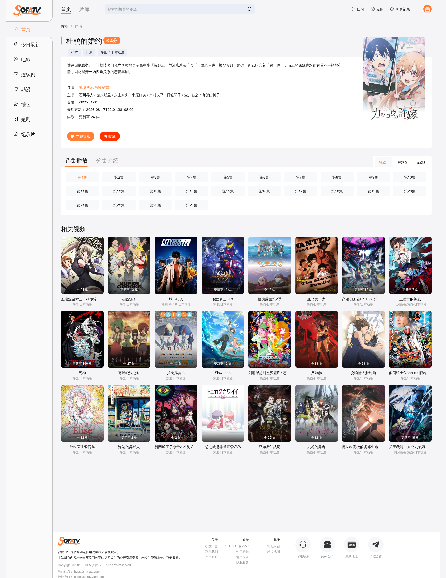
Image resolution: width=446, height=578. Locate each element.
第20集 (410, 191)
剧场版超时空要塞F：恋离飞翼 (273, 372)
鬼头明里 (104, 94)
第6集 (264, 177)
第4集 (191, 177)
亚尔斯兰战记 (270, 446)
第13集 (155, 191)
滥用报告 (242, 557)
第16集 (264, 191)
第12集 (119, 191)
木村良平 (156, 94)
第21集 (82, 204)
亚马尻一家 (316, 298)
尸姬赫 (316, 372)
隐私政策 (242, 562)
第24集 (191, 204)
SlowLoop (223, 372)
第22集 (119, 204)
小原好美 (139, 94)
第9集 (373, 177)
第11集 (82, 191)
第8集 (337, 177)
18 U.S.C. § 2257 (237, 546)
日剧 (89, 52)
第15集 (228, 191)
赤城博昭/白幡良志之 (96, 87)
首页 (66, 9)
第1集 (82, 177)
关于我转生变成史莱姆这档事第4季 (417, 446)
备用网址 (211, 557)
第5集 (228, 177)
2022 (74, 52)
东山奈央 (121, 94)
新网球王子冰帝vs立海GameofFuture (185, 446)
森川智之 (191, 94)
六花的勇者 (316, 446)
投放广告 (211, 546)
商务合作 (327, 556)
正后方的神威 (410, 298)
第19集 (373, 191)
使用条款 (242, 551)
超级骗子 (129, 298)
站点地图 (273, 551)
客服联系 (303, 556)
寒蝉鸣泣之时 (129, 372)
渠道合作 (376, 556)
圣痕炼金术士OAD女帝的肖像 (84, 298)
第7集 (300, 177)
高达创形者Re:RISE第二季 (363, 298)
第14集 (191, 191)
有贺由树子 (211, 94)
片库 (84, 9)
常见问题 (273, 546)
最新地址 (351, 556)
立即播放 (83, 136)
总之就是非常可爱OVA (223, 446)
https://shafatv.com (87, 571)
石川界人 (86, 94)
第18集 (337, 191)
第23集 (155, 204)
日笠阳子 (174, 94)
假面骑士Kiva (223, 298)
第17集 (300, 191)
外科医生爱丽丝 (82, 446)
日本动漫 (118, 52)
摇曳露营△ (176, 372)
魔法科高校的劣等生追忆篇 (363, 446)
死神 (82, 372)
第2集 (119, 177)
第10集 (410, 177)
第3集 (155, 177)
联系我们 (211, 551)
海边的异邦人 (129, 446)
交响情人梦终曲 (363, 372)
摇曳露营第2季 (270, 298)
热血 (104, 52)
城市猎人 (176, 298)
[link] (64, 26)
